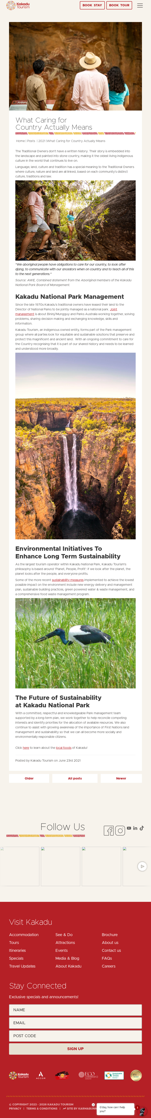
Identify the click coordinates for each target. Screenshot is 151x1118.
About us (110, 943)
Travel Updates (22, 966)
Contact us (111, 951)
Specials (16, 958)
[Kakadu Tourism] (18, 5)
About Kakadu (68, 966)
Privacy (15, 1108)
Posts (31, 141)
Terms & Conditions (42, 1108)
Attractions (65, 943)
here (26, 747)
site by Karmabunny (82, 1108)
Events (61, 951)
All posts (75, 778)
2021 (41, 141)
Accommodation (24, 935)
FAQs (107, 958)
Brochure (110, 935)
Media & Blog (67, 958)
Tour (119, 5)
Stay (92, 5)
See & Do (64, 935)
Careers (108, 966)
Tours (14, 943)
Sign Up (75, 1049)
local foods (63, 747)
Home (20, 141)
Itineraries (17, 951)
